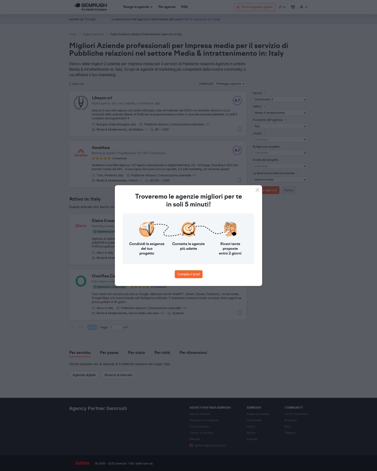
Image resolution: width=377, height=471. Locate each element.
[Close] (257, 190)
